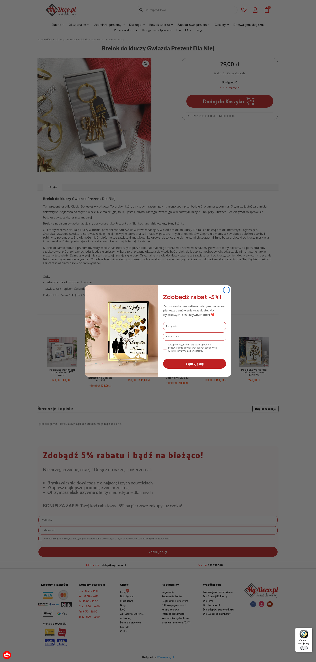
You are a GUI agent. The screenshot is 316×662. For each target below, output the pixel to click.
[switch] (304, 648)
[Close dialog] (226, 290)
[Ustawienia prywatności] (7, 655)
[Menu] (310, 630)
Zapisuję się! (195, 364)
